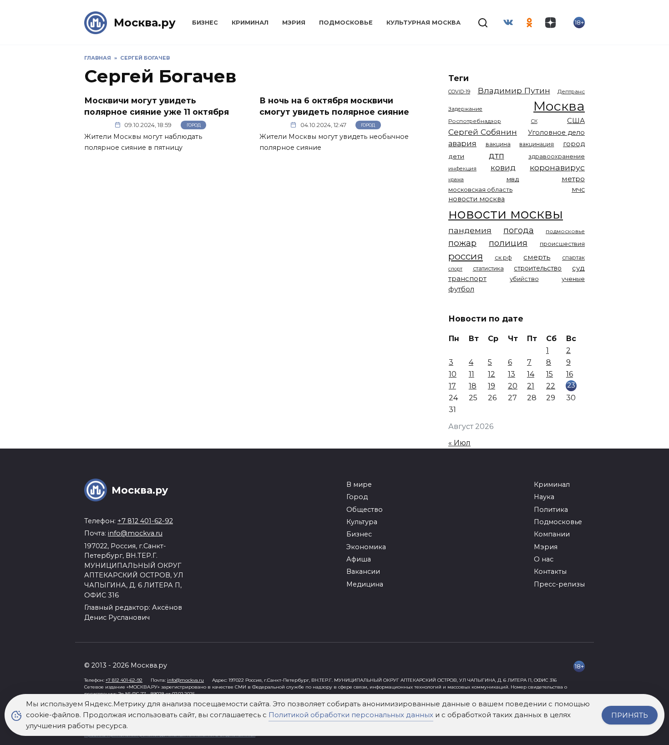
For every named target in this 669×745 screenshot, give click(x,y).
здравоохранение (556, 156)
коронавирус (557, 167)
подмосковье (565, 231)
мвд (513, 179)
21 (530, 386)
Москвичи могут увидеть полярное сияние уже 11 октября (156, 106)
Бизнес (205, 22)
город (574, 144)
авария (462, 143)
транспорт (467, 278)
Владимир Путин (514, 90)
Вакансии (363, 571)
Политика (551, 509)
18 (472, 386)
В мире (359, 484)
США (576, 120)
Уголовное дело (556, 132)
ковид (503, 167)
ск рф (503, 257)
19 (491, 386)
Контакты (550, 571)
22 (550, 386)
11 (471, 374)
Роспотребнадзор (474, 121)
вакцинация (536, 144)
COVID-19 (459, 91)
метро (573, 178)
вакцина (498, 144)
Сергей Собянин (482, 132)
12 (491, 374)
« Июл (459, 443)
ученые (573, 278)
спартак (573, 257)
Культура (361, 522)
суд (578, 268)
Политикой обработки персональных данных (351, 714)
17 (452, 386)
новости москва (476, 199)
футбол (461, 289)
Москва (559, 106)
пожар (462, 243)
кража (456, 179)
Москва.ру (145, 22)
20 (512, 386)
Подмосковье (346, 22)
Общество (364, 509)
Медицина (364, 584)
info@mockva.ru (135, 533)
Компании (552, 534)
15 (549, 374)
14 (530, 374)
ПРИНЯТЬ (629, 715)
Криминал (250, 22)
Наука (544, 497)
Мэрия (293, 22)
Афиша (358, 559)
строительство (538, 268)
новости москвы (505, 214)
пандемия (470, 230)
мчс (578, 189)
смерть (536, 257)
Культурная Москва (423, 22)
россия (465, 256)
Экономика (366, 547)
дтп (496, 155)
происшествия (562, 243)
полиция (508, 243)
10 (452, 374)
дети (456, 156)
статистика (488, 268)
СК (534, 121)
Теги (458, 78)
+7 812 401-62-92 (145, 521)
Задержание (465, 109)
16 (569, 374)
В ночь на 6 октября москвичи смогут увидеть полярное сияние (334, 106)
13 (511, 374)
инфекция (462, 168)
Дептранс (571, 91)
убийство (524, 278)
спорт (455, 268)
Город (194, 125)
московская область (480, 189)
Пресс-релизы (559, 584)
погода (518, 230)
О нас (543, 559)
